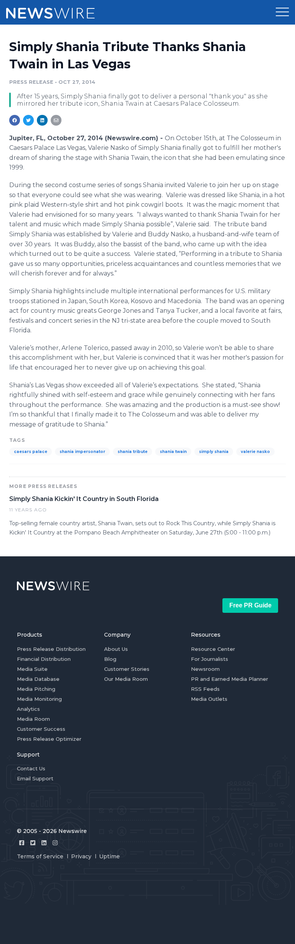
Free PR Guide (250, 605)
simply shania (214, 451)
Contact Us (31, 768)
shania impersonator (82, 451)
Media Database (38, 679)
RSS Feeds (205, 689)
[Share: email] (56, 120)
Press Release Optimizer (49, 739)
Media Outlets (209, 699)
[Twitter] (32, 843)
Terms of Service (40, 856)
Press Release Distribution (51, 649)
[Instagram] (55, 843)
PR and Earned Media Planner (229, 679)
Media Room (33, 719)
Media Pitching (36, 689)
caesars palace (30, 451)
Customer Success (41, 729)
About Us (116, 649)
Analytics (28, 709)
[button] (282, 12)
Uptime (109, 856)
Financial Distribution (44, 659)
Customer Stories (126, 669)
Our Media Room (126, 679)
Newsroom (205, 669)
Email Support (35, 778)
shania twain (173, 451)
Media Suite (32, 669)
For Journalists (209, 659)
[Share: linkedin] (42, 120)
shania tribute (133, 451)
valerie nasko (255, 451)
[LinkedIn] (43, 843)
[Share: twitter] (28, 120)
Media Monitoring (39, 699)
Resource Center (213, 649)
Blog (110, 659)
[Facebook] (21, 843)
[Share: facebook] (14, 120)
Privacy (81, 856)
